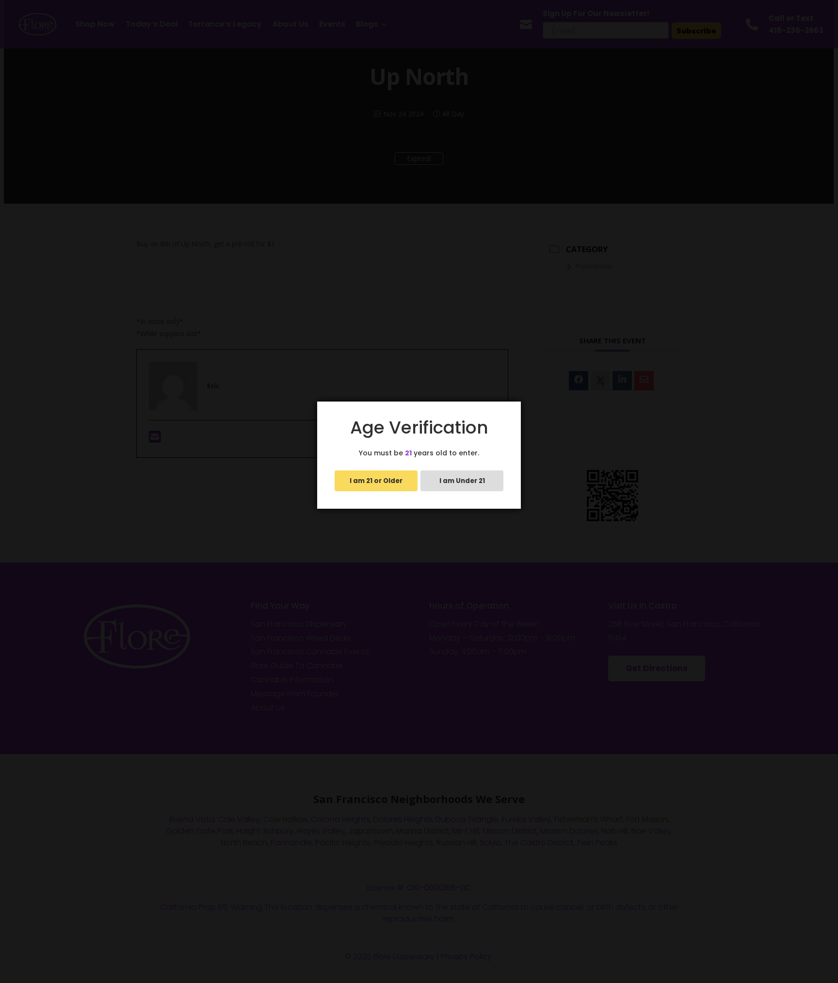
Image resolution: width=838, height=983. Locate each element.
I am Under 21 (462, 480)
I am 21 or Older (376, 480)
